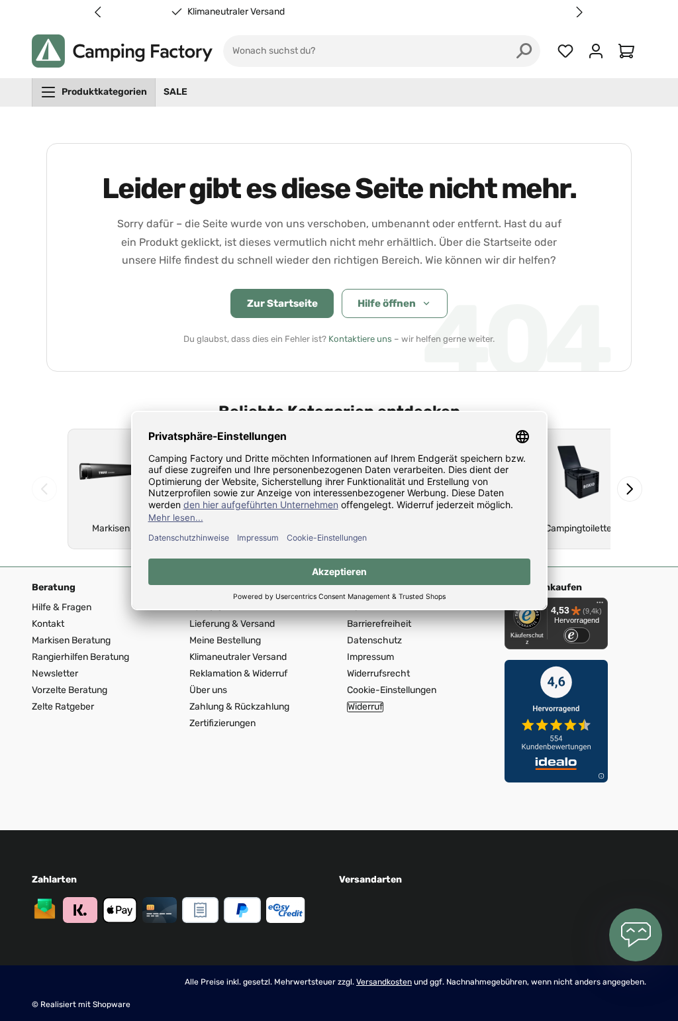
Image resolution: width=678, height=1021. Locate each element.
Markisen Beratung (71, 640)
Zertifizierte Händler (235, 12)
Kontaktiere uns (360, 339)
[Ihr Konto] (595, 51)
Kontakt (48, 623)
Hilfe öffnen (387, 303)
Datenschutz (374, 640)
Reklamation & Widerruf (238, 673)
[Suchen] (524, 51)
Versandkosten (384, 982)
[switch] (576, 635)
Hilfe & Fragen (61, 607)
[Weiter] (629, 489)
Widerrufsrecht (378, 673)
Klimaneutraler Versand (458, 12)
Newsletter (55, 673)
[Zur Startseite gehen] (122, 51)
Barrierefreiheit (379, 623)
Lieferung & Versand (232, 623)
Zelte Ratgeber (63, 706)
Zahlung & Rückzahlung (239, 706)
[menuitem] (94, 92)
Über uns (208, 690)
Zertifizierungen (222, 723)
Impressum (370, 657)
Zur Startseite (282, 303)
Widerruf (365, 707)
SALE (175, 91)
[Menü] (600, 606)
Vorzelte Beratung (69, 690)
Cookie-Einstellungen (391, 690)
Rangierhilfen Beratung (80, 657)
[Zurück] (44, 489)
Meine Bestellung (225, 640)
